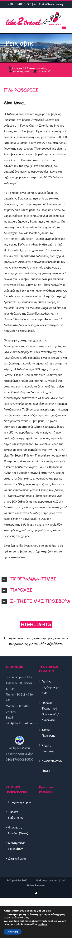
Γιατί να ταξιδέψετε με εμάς (50, 687)
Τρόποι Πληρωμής (48, 732)
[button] (36, 578)
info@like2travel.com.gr (49, 4)
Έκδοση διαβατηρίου (15, 814)
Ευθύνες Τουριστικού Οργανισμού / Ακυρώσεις (50, 711)
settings (42, 924)
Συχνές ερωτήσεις (48, 748)
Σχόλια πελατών (51, 761)
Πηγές (45, 770)
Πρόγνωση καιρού (19, 802)
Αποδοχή (12, 931)
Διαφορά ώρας (17, 858)
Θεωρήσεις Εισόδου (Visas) (18, 830)
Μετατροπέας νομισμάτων (16, 846)
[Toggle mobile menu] (64, 27)
